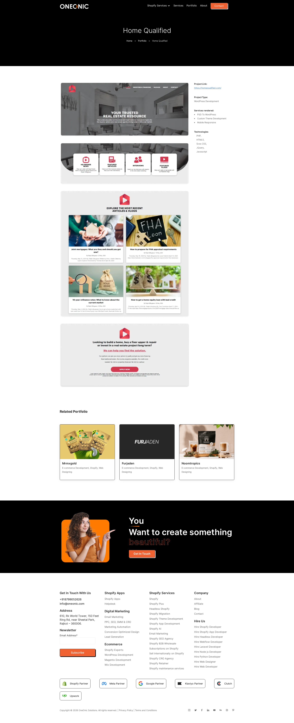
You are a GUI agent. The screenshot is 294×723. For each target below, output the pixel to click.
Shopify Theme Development (166, 618)
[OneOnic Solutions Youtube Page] (214, 710)
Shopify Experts (114, 649)
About (203, 5)
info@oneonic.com (72, 603)
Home (129, 40)
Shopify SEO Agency (161, 638)
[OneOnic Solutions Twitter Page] (195, 710)
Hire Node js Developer (207, 651)
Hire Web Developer (205, 666)
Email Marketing (114, 616)
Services (178, 5)
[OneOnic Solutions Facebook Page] (202, 710)
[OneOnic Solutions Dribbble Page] (227, 710)
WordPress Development (119, 654)
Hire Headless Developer (208, 636)
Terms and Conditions (146, 710)
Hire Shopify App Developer (210, 631)
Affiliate (198, 603)
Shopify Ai (155, 628)
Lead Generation (114, 636)
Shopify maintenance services (166, 668)
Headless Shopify (159, 608)
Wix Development (115, 664)
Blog (196, 608)
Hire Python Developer (207, 656)
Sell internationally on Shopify (166, 653)
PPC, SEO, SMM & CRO (118, 621)
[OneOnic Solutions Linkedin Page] (208, 710)
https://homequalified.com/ (207, 88)
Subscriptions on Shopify (163, 648)
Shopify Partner (79, 683)
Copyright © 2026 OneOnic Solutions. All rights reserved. (88, 710)
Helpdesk (110, 603)
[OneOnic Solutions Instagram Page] (189, 710)
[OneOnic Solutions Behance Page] (220, 710)
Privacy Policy (126, 710)
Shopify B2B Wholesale (162, 643)
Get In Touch (142, 553)
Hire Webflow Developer (208, 641)
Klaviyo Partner (194, 683)
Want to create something (180, 531)
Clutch (228, 683)
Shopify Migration (159, 613)
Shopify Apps (112, 598)
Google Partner (155, 683)
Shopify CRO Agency (161, 658)
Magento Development (118, 659)
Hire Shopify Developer (207, 626)
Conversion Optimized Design (122, 631)
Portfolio (192, 5)
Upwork (74, 695)
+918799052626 (70, 599)
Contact (219, 5)
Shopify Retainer (158, 663)
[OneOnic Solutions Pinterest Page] (233, 710)
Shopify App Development (164, 623)
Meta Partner (117, 683)
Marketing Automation (117, 626)
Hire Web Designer (205, 661)
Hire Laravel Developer (207, 646)
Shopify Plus (156, 603)
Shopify (153, 598)
